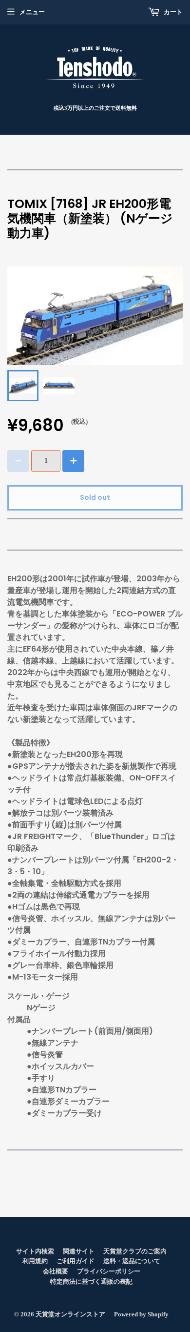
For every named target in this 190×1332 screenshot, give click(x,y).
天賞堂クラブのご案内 (135, 1251)
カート (172, 12)
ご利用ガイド (76, 1261)
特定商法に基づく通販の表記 (91, 1281)
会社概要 (55, 1271)
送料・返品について (131, 1261)
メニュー (32, 12)
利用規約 (35, 1261)
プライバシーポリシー (108, 1271)
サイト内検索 (35, 1251)
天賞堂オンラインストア (70, 1314)
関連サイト (79, 1251)
